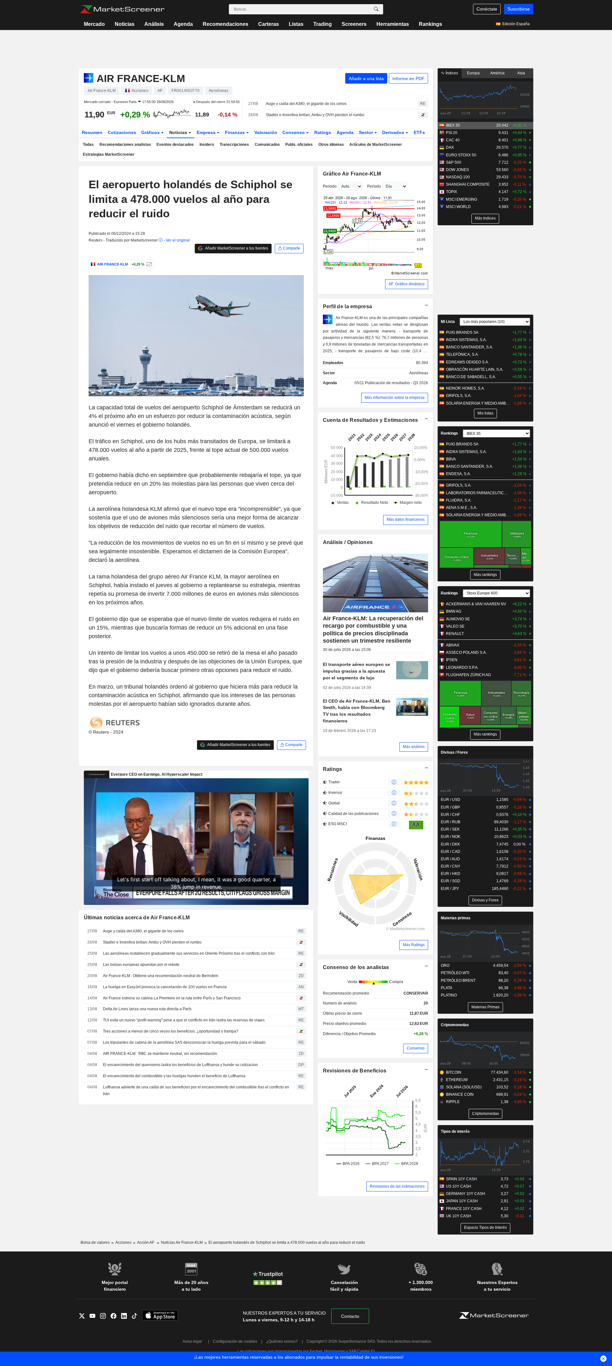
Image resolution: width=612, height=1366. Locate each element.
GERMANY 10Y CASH (465, 1193)
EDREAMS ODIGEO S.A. (467, 362)
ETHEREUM (457, 1080)
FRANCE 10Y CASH (464, 1208)
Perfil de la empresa (347, 306)
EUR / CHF (450, 814)
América (497, 73)
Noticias (125, 24)
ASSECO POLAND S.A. (466, 652)
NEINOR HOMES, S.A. (465, 388)
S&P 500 (453, 162)
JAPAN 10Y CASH (462, 1201)
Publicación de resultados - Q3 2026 (396, 383)
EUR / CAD (450, 851)
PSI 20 (451, 133)
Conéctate (487, 8)
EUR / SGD (450, 881)
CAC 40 (453, 140)
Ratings (322, 132)
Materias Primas (485, 1007)
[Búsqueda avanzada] (376, 9)
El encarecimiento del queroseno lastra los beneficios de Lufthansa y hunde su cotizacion (180, 1065)
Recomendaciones (225, 24)
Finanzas (235, 132)
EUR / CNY (450, 866)
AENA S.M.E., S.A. (461, 507)
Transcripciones (234, 144)
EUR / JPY (450, 888)
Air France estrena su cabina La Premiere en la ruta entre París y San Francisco (172, 998)
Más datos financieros (406, 519)
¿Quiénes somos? (282, 1341)
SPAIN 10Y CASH (461, 1179)
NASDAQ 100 (458, 177)
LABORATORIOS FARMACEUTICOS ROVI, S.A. (478, 493)
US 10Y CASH (458, 1186)
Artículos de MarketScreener (375, 144)
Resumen (92, 132)
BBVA (451, 459)
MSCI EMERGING (461, 199)
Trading (322, 24)
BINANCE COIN (460, 1094)
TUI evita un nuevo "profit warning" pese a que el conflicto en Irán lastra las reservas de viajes (184, 1020)
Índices (451, 73)
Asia (521, 73)
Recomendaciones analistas (125, 144)
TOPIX (451, 192)
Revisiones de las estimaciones (397, 1186)
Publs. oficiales (299, 144)
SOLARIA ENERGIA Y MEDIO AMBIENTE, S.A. (478, 403)
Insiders (207, 144)
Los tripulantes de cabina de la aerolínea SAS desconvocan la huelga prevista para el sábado (184, 1042)
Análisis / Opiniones (348, 542)
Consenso (294, 132)
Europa (473, 73)
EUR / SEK (450, 829)
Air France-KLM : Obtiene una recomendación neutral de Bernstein (160, 976)
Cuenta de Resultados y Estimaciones (370, 420)
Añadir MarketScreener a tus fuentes (236, 248)
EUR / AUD (450, 859)
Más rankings (485, 574)
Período (374, 186)
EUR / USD (450, 799)
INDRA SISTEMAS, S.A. (466, 340)
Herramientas (392, 24)
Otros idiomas (331, 144)
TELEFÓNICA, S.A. (462, 354)
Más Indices (485, 218)
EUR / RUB (450, 822)
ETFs (419, 132)
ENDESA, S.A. (458, 474)
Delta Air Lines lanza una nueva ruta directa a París (147, 1009)
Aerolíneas (418, 373)
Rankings (430, 24)
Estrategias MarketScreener (109, 154)
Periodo (330, 186)
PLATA (446, 988)
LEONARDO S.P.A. (462, 667)
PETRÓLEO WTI (455, 973)
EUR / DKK (450, 844)
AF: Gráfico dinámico (407, 284)
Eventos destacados (175, 144)
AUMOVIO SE (458, 619)
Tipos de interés (455, 1131)
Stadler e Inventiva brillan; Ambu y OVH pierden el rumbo (315, 115)
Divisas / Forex (454, 752)
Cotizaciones (122, 132)
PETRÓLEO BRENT (458, 980)
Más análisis (414, 746)
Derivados (393, 132)
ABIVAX (452, 645)
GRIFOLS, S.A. (458, 395)
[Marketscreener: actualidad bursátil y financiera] (122, 9)
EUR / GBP (450, 807)
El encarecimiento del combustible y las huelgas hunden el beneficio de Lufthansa (174, 1076)
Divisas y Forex (485, 900)
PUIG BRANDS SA (462, 332)
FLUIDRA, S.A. (458, 500)
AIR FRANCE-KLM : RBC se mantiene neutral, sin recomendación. (160, 1053)
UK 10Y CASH (458, 1216)
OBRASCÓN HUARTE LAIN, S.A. (474, 369)
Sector (366, 132)
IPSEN (451, 660)
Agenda (183, 24)
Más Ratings (414, 945)
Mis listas (485, 413)
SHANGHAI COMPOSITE (468, 184)
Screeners (354, 24)
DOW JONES (457, 170)
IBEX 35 (453, 125)
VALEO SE (455, 626)
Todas (88, 144)
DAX (450, 147)
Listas (296, 24)
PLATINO (449, 995)
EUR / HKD (450, 873)
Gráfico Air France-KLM (352, 173)
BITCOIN (453, 1072)
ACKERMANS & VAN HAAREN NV (476, 604)
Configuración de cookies (235, 1341)
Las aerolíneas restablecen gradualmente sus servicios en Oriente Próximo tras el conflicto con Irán (189, 953)
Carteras (268, 24)
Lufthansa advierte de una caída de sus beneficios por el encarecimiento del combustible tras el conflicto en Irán (196, 1090)
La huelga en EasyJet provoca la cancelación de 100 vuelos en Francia (165, 987)
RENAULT (455, 633)
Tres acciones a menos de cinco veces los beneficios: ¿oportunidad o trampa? (170, 1031)
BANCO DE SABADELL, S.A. (471, 377)
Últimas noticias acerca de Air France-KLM (137, 917)
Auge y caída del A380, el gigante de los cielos (306, 103)
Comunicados (267, 144)
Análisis (154, 24)
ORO (445, 965)
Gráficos (151, 132)
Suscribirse (518, 8)
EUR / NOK (450, 836)
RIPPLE (453, 1102)
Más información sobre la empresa (395, 397)
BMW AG (453, 611)
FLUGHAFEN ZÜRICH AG (468, 675)
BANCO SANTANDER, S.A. (469, 347)
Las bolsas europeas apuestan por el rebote (141, 964)
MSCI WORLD (458, 207)
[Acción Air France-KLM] (148, 264)
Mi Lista (448, 321)
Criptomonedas (455, 1025)
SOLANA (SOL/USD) (464, 1087)
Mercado (94, 24)
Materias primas (455, 918)
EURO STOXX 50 (461, 155)
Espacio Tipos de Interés (485, 1227)
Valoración (265, 132)
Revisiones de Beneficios (355, 1070)
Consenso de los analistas (356, 967)
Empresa (207, 132)
